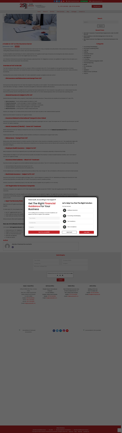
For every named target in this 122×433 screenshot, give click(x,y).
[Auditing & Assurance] (65, 210)
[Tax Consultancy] (65, 221)
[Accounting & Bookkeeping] (65, 215)
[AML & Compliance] (65, 227)
